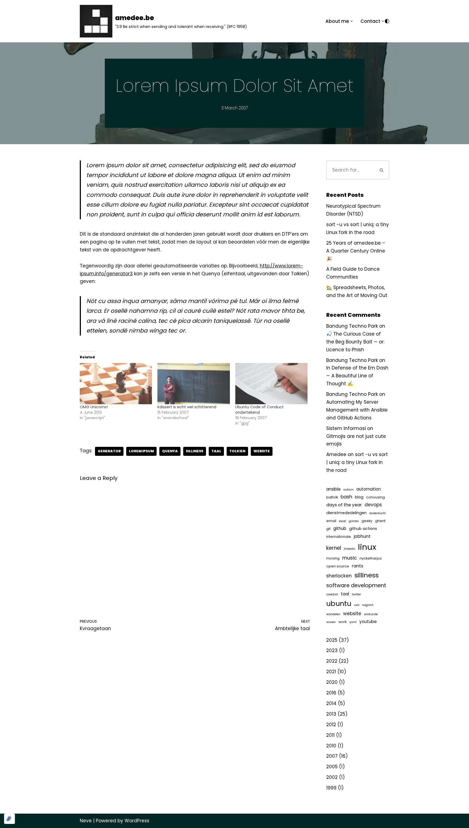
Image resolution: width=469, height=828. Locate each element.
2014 (331, 703)
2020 (332, 682)
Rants (357, 566)
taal (216, 451)
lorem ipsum (141, 451)
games (354, 521)
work (342, 622)
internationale (338, 536)
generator (109, 451)
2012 (331, 724)
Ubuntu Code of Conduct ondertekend (259, 409)
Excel (342, 521)
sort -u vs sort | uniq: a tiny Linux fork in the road (357, 462)
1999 (331, 788)
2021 (331, 671)
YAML (353, 622)
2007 (332, 756)
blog (359, 497)
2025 (331, 640)
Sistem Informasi (346, 428)
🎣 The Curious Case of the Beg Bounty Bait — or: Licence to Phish (355, 342)
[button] (351, 21)
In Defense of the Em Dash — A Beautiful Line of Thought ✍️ (357, 376)
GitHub (339, 528)
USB (356, 605)
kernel (333, 548)
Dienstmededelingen (346, 513)
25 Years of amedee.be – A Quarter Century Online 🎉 (355, 251)
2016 (331, 693)
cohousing (375, 497)
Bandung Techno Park (352, 326)
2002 (332, 777)
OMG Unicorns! (94, 407)
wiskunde (371, 614)
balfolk (332, 497)
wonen (331, 622)
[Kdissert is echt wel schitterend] (193, 383)
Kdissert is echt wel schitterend (186, 407)
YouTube (368, 621)
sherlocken (339, 576)
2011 (330, 735)
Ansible (333, 489)
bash (346, 497)
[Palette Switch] (387, 21)
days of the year (344, 505)
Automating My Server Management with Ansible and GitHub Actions (357, 410)
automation (368, 489)
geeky (367, 521)
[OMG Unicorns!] (116, 383)
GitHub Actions (363, 528)
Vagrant (367, 605)
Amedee (336, 454)
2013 (331, 714)
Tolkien (237, 451)
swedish (332, 594)
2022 (331, 661)
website (261, 451)
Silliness (194, 451)
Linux (367, 546)
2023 (332, 650)
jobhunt (362, 536)
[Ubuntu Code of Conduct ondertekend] (271, 383)
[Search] (381, 169)
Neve (86, 820)
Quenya (170, 451)
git (328, 528)
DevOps (373, 504)
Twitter (356, 594)
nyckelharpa (371, 558)
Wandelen (333, 614)
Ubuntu (338, 603)
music (349, 557)
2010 (331, 745)
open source (337, 566)
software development (356, 585)
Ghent (380, 521)
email (331, 521)
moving (333, 558)
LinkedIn (349, 549)
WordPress (137, 820)
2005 (332, 766)
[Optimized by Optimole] (9, 819)
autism (348, 490)
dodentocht (377, 513)
